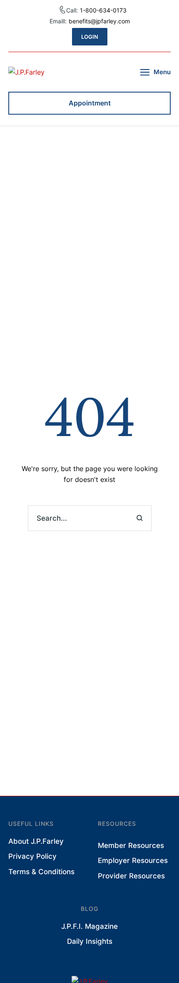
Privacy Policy (32, 856)
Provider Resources (131, 876)
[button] (89, 36)
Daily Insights (89, 941)
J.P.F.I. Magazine (89, 926)
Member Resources (131, 845)
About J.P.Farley (36, 841)
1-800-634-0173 (103, 10)
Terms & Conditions (41, 872)
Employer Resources (133, 860)
